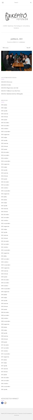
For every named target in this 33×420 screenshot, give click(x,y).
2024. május (4, 167)
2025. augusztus (5, 134)
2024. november (5, 155)
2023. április (4, 205)
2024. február (4, 176)
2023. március (4, 208)
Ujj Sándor (22, 42)
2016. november (5, 380)
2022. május (4, 229)
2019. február (4, 306)
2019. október (4, 285)
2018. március (4, 336)
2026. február (4, 116)
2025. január (4, 149)
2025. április (4, 140)
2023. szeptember (5, 190)
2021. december (5, 241)
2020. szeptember (5, 265)
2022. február (4, 238)
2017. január (4, 374)
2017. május (4, 362)
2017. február (4, 371)
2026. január (4, 119)
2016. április (4, 389)
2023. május (4, 202)
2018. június (4, 327)
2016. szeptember (5, 386)
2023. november (5, 185)
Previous (6, 47)
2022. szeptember (5, 223)
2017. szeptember (5, 354)
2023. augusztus (5, 193)
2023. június (4, 199)
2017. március (4, 368)
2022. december (5, 214)
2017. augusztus (5, 357)
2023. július (4, 196)
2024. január (4, 179)
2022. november (5, 217)
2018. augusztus (5, 324)
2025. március (4, 143)
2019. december (5, 279)
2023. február (4, 211)
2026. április (4, 110)
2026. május (4, 107)
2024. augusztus (5, 164)
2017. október (4, 351)
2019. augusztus (5, 291)
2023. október (4, 188)
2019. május (4, 297)
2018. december (5, 312)
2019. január (4, 309)
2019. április (4, 300)
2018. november (5, 315)
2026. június (4, 105)
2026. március (4, 113)
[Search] (31, 2)
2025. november (5, 125)
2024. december (5, 152)
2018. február (4, 339)
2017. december (5, 345)
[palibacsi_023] (16, 60)
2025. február (4, 146)
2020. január (4, 276)
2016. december (5, 377)
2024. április (4, 170)
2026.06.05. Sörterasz (6, 82)
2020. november (5, 259)
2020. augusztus (5, 268)
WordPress (16, 415)
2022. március (4, 235)
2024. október (4, 158)
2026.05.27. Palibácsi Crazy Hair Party (10, 91)
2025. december (5, 122)
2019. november (5, 282)
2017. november (5, 348)
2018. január (4, 342)
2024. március (4, 173)
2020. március (4, 271)
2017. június (4, 359)
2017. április (4, 365)
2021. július (4, 256)
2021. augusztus (5, 253)
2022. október (4, 220)
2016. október (4, 383)
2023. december (5, 182)
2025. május (4, 137)
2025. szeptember (5, 131)
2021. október (4, 247)
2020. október (4, 262)
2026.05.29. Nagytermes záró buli (9, 88)
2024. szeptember (5, 161)
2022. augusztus (5, 226)
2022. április (4, 232)
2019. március (4, 303)
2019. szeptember (5, 288)
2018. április (4, 333)
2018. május (4, 330)
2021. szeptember (5, 250)
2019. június (4, 294)
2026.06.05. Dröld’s (6, 85)
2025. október (4, 128)
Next (28, 47)
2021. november (5, 244)
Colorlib (24, 413)
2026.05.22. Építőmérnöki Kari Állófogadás (12, 93)
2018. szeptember (5, 321)
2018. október (4, 318)
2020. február (4, 274)
